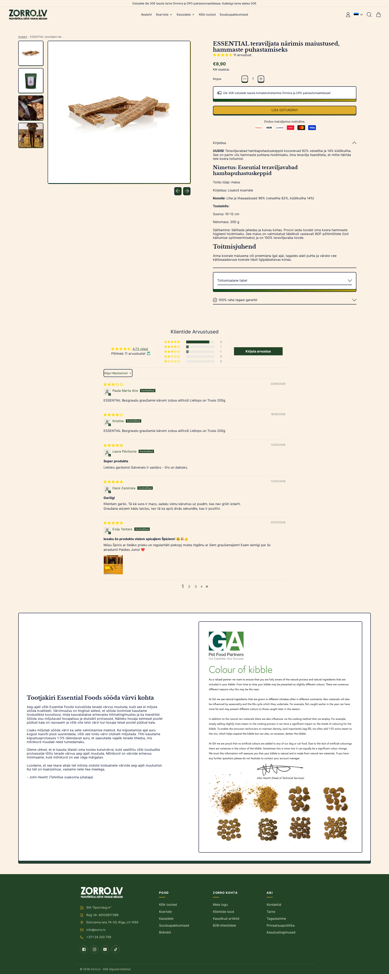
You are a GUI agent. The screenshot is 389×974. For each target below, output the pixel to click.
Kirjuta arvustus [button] (258, 351)
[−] (245, 79)
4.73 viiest (140, 349)
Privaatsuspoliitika (281, 925)
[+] (261, 79)
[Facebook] (84, 949)
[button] (369, 14)
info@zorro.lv (96, 930)
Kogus (217, 78)
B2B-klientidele (224, 925)
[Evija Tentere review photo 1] (113, 565)
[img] (113, 384)
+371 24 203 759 (98, 937)
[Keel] (358, 14)
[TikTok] (115, 949)
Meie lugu (220, 904)
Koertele (165, 912)
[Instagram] (94, 949)
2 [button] (189, 586)
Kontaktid (274, 904)
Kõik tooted (207, 14)
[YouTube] (105, 949)
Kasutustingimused (281, 932)
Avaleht (146, 14)
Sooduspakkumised (234, 14)
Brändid (165, 932)
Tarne (271, 912)
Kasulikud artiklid (226, 918)
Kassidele (166, 918)
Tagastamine (276, 918)
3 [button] (196, 586)
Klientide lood (223, 912)
